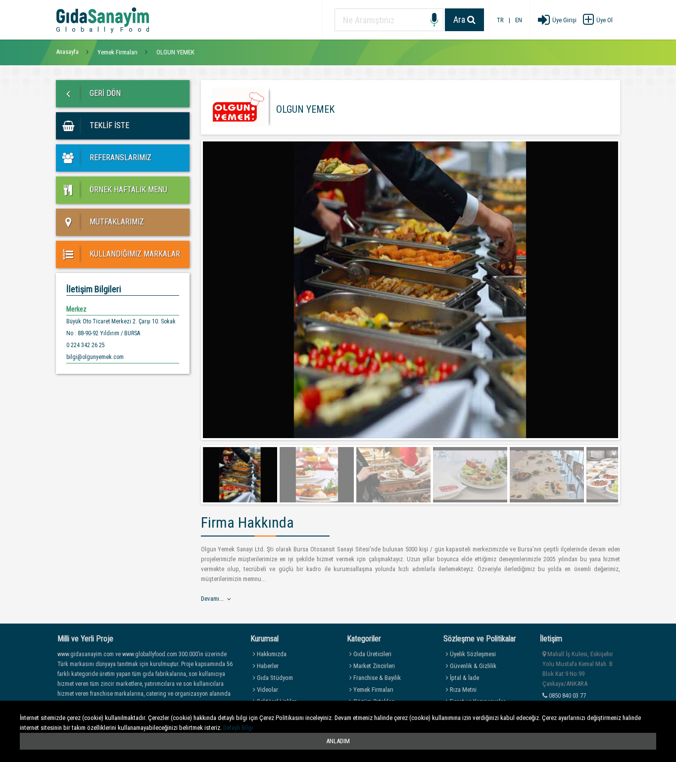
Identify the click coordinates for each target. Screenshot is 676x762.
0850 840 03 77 (566, 695)
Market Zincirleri (373, 666)
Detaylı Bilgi (238, 727)
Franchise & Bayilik (376, 677)
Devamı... (212, 598)
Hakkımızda (271, 654)
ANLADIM (338, 741)
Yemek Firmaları (372, 689)
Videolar (266, 689)
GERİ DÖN (104, 93)
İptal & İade (463, 677)
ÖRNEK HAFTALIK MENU (127, 189)
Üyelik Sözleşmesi (472, 654)
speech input (434, 20)
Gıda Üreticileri (371, 654)
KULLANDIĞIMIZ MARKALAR (134, 254)
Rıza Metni (462, 689)
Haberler (267, 666)
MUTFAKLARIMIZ (116, 221)
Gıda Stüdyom (274, 677)
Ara (460, 19)
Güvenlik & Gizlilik (472, 666)
